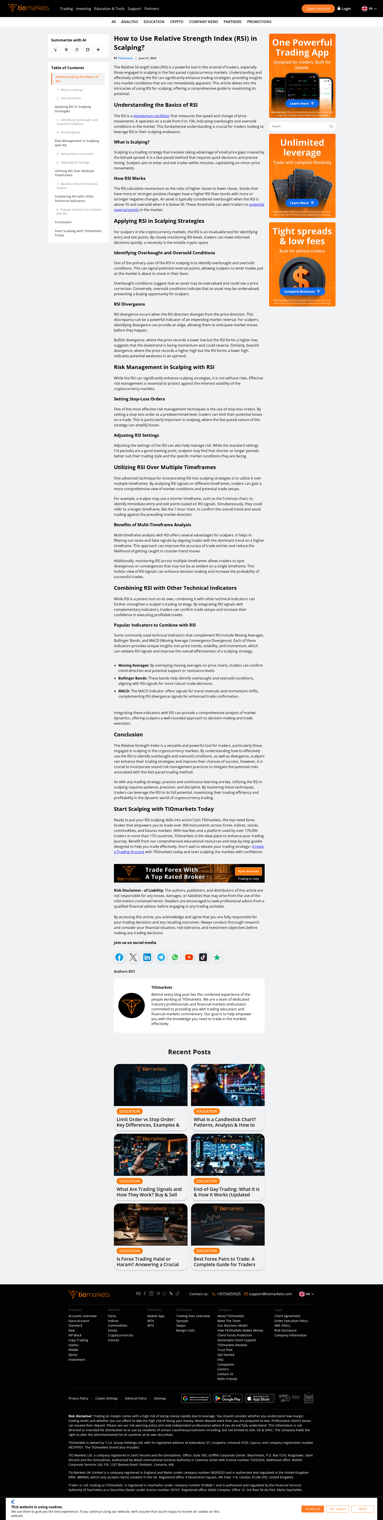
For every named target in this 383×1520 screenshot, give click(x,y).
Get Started (225, 1355)
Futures (113, 1340)
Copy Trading (78, 1340)
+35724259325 (229, 1293)
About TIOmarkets (230, 1316)
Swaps (181, 1326)
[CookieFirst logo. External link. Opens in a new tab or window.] (13, 1502)
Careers (223, 1369)
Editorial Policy (136, 1398)
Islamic (73, 1345)
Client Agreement (287, 1316)
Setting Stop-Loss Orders (75, 154)
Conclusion (63, 222)
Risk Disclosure (285, 1330)
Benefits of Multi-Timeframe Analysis (77, 186)
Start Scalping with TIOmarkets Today (78, 233)
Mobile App (155, 1316)
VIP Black (75, 1335)
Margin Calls (185, 1330)
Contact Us (225, 1374)
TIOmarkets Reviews (232, 1345)
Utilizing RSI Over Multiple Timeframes (74, 173)
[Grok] (87, 49)
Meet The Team (228, 1321)
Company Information (290, 1335)
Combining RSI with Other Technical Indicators (74, 198)
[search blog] (331, 126)
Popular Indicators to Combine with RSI (79, 211)
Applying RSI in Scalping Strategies (73, 109)
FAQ (220, 1360)
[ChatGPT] (55, 49)
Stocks (112, 1330)
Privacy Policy (78, 1398)
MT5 (150, 1326)
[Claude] (66, 49)
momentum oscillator (151, 115)
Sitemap (160, 1398)
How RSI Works (69, 98)
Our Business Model (232, 1326)
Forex (112, 1316)
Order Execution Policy (291, 1321)
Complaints (225, 1365)
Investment (76, 1360)
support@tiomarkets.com (270, 1293)
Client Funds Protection (234, 1335)
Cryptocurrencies (120, 1335)
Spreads (182, 1321)
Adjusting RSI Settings (73, 162)
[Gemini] (98, 49)
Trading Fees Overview (193, 1316)
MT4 (150, 1321)
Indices (113, 1321)
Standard (75, 1326)
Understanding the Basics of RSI (77, 79)
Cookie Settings (106, 1398)
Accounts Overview (82, 1316)
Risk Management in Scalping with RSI (77, 143)
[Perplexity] (76, 49)
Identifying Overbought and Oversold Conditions (77, 122)
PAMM (73, 1350)
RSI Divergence (68, 132)
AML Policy (282, 1326)
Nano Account (78, 1321)
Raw (71, 1330)
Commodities (117, 1326)
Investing (83, 8)
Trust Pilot (225, 1350)
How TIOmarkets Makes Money (240, 1330)
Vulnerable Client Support (236, 1340)
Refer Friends (227, 1379)
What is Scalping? (70, 90)
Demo (72, 1355)
